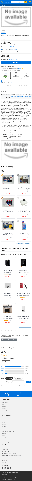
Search (28, 381)
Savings (17, 5)
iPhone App (4, 460)
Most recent (9, 378)
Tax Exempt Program (6, 442)
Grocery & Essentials (25, 5)
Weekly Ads (21, 395)
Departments (6, 5)
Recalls (3, 435)
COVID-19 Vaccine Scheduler (8, 431)
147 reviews (11, 39)
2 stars (2, 372)
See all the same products (25, 327)
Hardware (26, 96)
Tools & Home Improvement (17, 96)
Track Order (12, 395)
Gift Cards (4, 426)
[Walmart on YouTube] (8, 468)
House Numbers (15, 98)
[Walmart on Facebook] (2, 468)
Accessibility (4, 437)
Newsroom (4, 406)
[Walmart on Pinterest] (11, 468)
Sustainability (4, 410)
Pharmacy (4, 433)
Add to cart (16, 62)
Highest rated (18, 378)
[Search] (25, 2)
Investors (4, 408)
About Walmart (5, 402)
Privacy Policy (5, 449)
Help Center (25, 393)
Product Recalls (5, 440)
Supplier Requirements (6, 413)
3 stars (2, 370)
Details (12, 82)
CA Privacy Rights (5, 451)
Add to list (8, 85)
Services (12, 5)
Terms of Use (4, 447)
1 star (3, 373)
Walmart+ (4, 424)
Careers (3, 404)
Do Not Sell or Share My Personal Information (12, 455)
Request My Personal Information (9, 453)
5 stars (2, 366)
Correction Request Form (9, 340)
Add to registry (24, 85)
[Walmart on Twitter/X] (5, 468)
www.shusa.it (14, 49)
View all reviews (6, 361)
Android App (4, 462)
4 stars (2, 368)
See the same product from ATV (23, 243)
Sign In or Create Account (12, 393)
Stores (3, 420)
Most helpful (5, 381)
